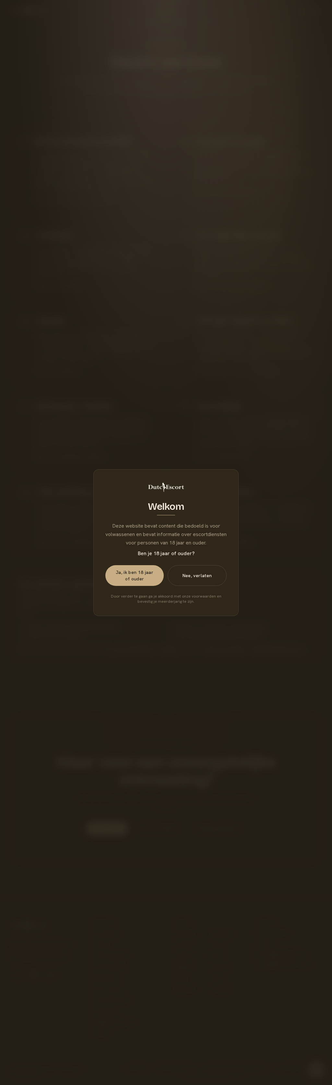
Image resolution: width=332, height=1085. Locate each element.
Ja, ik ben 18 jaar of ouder (134, 575)
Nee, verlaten (197, 575)
